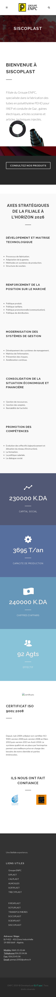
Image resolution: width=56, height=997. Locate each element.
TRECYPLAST (15, 892)
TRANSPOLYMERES (17, 912)
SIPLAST (12, 874)
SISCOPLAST (14, 925)
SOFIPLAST (14, 887)
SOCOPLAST (14, 916)
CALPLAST (13, 879)
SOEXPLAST (14, 920)
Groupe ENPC (15, 870)
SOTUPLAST (14, 907)
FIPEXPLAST (14, 903)
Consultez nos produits (28, 165)
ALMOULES (13, 883)
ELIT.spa (38, 985)
